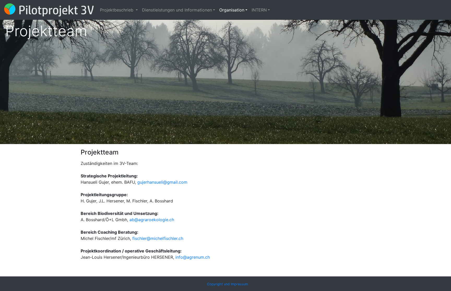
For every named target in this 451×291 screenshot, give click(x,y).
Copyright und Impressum (227, 284)
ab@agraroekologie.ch (151, 219)
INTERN (259, 10)
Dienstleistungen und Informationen (177, 10)
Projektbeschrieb (117, 10)
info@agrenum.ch (192, 257)
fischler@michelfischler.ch (157, 238)
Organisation (231, 10)
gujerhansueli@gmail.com (162, 182)
